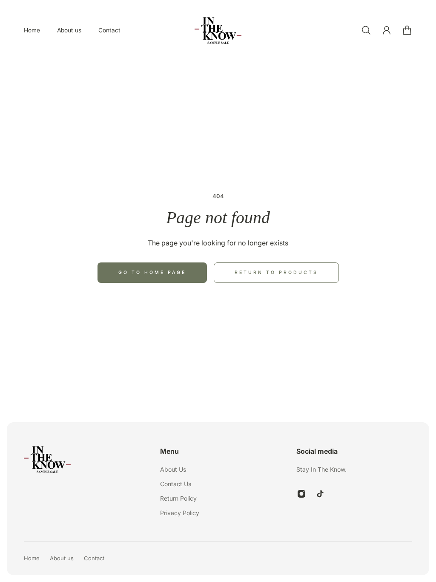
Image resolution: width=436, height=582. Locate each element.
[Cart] (407, 30)
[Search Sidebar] (366, 30)
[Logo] (218, 30)
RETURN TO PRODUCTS (276, 272)
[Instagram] (301, 493)
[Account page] (386, 30)
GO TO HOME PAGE (152, 272)
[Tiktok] (320, 493)
